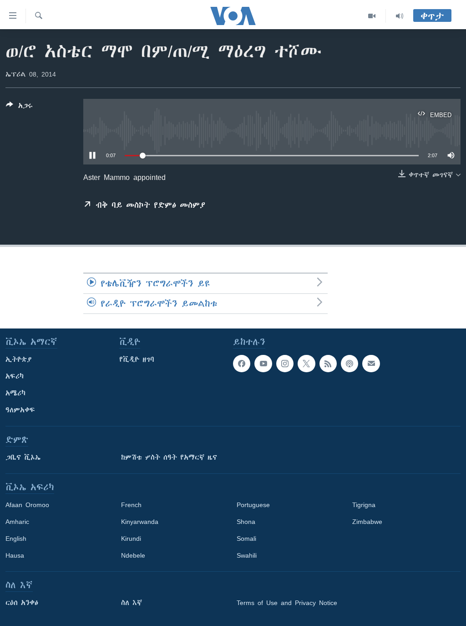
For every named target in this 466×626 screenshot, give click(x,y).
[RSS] (328, 363)
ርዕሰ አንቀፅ (21, 603)
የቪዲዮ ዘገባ (136, 359)
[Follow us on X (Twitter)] (306, 363)
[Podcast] (349, 363)
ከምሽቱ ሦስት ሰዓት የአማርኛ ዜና (169, 457)
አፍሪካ (14, 376)
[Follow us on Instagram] (285, 363)
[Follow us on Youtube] (263, 363)
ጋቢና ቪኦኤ (23, 457)
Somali (246, 538)
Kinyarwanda (139, 522)
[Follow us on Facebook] (241, 363)
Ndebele (133, 555)
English (15, 538)
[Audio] (399, 16)
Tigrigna (363, 505)
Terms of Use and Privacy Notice (287, 603)
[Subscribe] (371, 363)
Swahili (247, 555)
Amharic (17, 522)
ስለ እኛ (131, 603)
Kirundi (131, 538)
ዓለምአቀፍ (20, 410)
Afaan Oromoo (27, 505)
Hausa (14, 555)
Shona (246, 522)
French (131, 505)
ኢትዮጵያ (18, 359)
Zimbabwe (367, 522)
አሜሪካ (15, 393)
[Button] (19, 107)
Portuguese (253, 505)
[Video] (372, 16)
